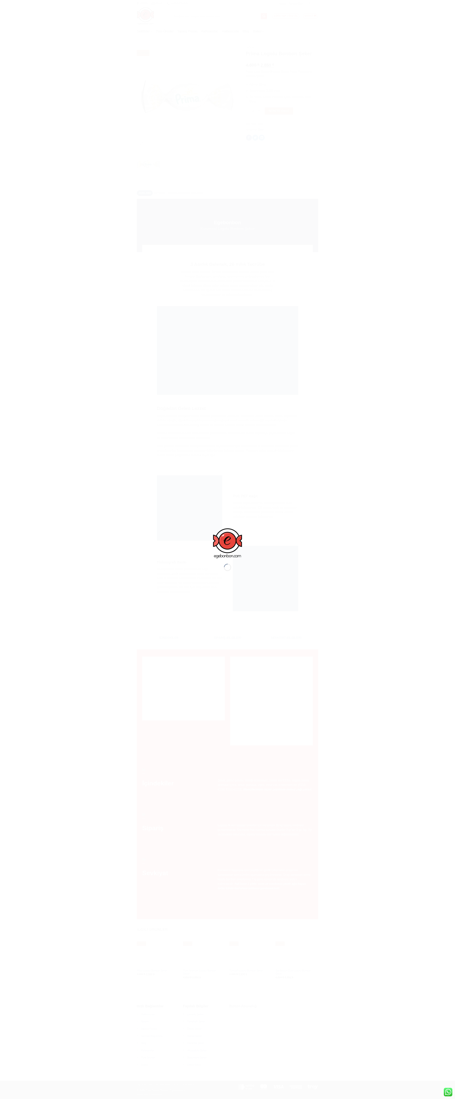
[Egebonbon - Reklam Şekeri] (227, 543)
